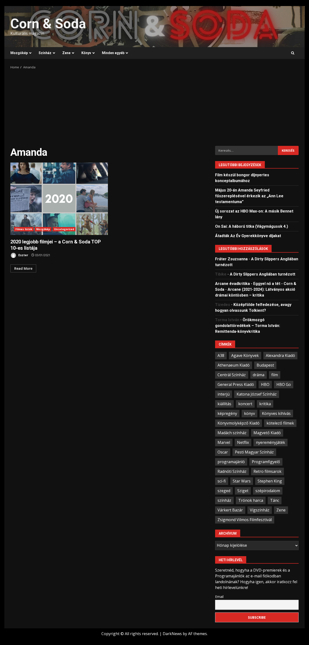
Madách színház (232, 432)
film (274, 374)
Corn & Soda (48, 24)
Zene (66, 53)
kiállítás (224, 403)
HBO (265, 384)
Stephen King (270, 481)
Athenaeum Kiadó (234, 365)
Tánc (274, 500)
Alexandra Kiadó (280, 355)
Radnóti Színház (232, 471)
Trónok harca (250, 500)
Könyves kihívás (276, 413)
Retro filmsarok (267, 471)
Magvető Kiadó (267, 432)
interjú (224, 394)
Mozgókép (19, 53)
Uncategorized (64, 229)
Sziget (242, 490)
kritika (265, 403)
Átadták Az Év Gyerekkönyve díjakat (248, 236)
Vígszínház (259, 510)
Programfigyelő (266, 461)
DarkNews (172, 633)
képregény (227, 413)
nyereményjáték (270, 442)
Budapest (265, 365)
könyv (249, 413)
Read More (23, 268)
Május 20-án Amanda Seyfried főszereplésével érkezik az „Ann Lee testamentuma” (249, 196)
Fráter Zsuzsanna (231, 259)
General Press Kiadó (236, 384)
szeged (224, 490)
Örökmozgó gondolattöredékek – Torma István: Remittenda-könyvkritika (247, 326)
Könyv (86, 53)
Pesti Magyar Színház (254, 452)
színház (224, 500)
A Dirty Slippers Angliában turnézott (262, 274)
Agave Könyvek (245, 355)
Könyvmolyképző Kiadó (239, 423)
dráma (258, 374)
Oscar (223, 452)
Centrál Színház (232, 374)
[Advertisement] (154, 106)
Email (219, 596)
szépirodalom (267, 490)
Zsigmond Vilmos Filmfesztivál (245, 519)
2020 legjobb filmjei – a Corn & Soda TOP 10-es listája (59, 199)
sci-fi (222, 481)
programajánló (231, 461)
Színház (45, 53)
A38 (221, 355)
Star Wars (242, 481)
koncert (245, 403)
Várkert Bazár (230, 510)
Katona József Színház (257, 394)
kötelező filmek (280, 423)
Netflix (243, 442)
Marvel (224, 442)
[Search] (292, 53)
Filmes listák (23, 229)
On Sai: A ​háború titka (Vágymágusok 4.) (251, 226)
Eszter (23, 255)
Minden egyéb (113, 53)
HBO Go (283, 384)
